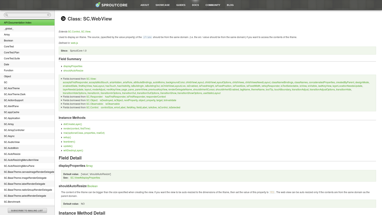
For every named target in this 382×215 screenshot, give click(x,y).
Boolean (8, 40)
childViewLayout (195, 82)
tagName (245, 89)
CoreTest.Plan (11, 52)
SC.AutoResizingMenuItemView (21, 159)
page (124, 89)
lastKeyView (324, 85)
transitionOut (129, 93)
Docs (195, 5)
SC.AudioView (12, 142)
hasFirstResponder (115, 96)
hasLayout (98, 85)
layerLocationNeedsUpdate (347, 85)
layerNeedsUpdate (73, 89)
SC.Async (9, 136)
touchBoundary (282, 89)
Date (6, 64)
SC (5, 82)
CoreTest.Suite (12, 58)
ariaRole (127, 82)
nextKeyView (113, 89)
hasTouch (110, 85)
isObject (118, 100)
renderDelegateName (180, 89)
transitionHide (343, 89)
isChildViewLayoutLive (173, 85)
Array (7, 34)
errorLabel (120, 107)
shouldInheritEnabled (227, 89)
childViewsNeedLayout (257, 82)
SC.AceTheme (12, 88)
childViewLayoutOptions (218, 82)
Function (8, 70)
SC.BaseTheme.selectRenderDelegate (25, 195)
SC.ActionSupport (13, 100)
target (159, 100)
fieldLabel (141, 107)
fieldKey (131, 107)
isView (303, 85)
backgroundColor (175, 82)
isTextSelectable (289, 85)
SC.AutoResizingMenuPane (19, 165)
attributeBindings (143, 82)
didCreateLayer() (72, 124)
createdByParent (345, 82)
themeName (258, 89)
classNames (301, 82)
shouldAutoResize (73, 70)
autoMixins (159, 82)
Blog (230, 5)
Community (213, 5)
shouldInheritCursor (203, 89)
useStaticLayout (211, 93)
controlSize (107, 107)
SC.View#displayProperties (85, 177)
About (144, 5)
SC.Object (91, 100)
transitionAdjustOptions (322, 89)
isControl (163, 107)
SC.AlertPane (11, 106)
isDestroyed (106, 100)
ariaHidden (116, 82)
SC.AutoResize (12, 153)
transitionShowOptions (189, 93)
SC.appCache (11, 112)
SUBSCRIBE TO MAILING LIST (27, 210)
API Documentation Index (17, 22)
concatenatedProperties (322, 82)
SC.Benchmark (12, 201)
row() (84, 132)
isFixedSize (239, 85)
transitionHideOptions (74, 93)
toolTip (269, 89)
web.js (74, 42)
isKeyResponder (271, 85)
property (150, 100)
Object (7, 76)
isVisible (312, 85)
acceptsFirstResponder (75, 82)
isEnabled (192, 85)
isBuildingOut (152, 85)
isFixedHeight (206, 85)
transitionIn (93, 93)
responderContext (156, 96)
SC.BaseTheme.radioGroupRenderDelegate (28, 189)
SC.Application (12, 118)
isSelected (174, 107)
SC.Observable (94, 103)
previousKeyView (157, 89)
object (142, 100)
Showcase (163, 5)
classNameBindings (282, 82)
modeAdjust (98, 89)
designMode (362, 82)
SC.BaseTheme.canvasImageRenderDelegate (29, 171)
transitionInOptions (111, 93)
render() (76, 128)
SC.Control (74, 31)
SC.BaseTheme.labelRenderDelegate (24, 183)
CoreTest (9, 46)
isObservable (112, 103)
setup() (67, 137)
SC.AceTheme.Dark (14, 94)
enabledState (70, 85)
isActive (152, 107)
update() (68, 146)
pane (131, 89)
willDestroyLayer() (73, 150)
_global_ (9, 28)
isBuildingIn (137, 85)
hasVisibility (123, 85)
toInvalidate (170, 100)
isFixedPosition (223, 85)
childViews (238, 82)
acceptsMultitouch (98, 82)
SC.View (86, 31)
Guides (180, 5)
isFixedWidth (253, 85)
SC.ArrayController (14, 130)
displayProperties (72, 66)
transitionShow (168, 93)
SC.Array (9, 124)
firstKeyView (85, 85)
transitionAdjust (300, 89)
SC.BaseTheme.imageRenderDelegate (25, 177)
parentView (141, 89)
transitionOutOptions (148, 93)
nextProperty (130, 100)
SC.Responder (94, 96)
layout (88, 89)
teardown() (69, 141)
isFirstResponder (136, 96)
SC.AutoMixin (11, 148)
